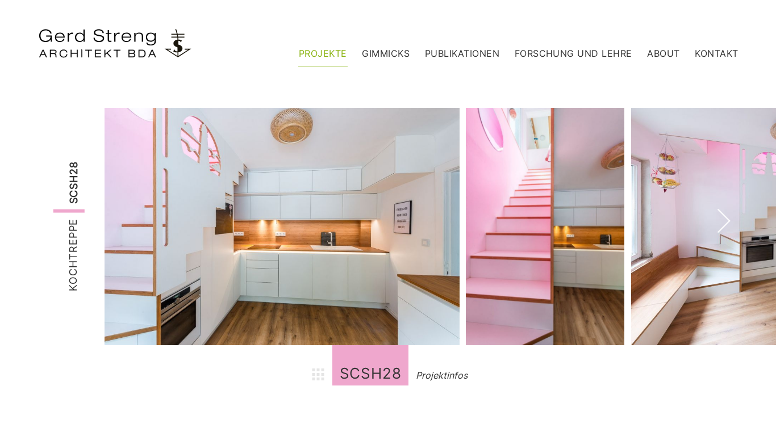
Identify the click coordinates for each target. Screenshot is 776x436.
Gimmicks (386, 53)
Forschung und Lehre (573, 53)
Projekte (323, 53)
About (663, 53)
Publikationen (462, 53)
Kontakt (716, 53)
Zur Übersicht (318, 375)
